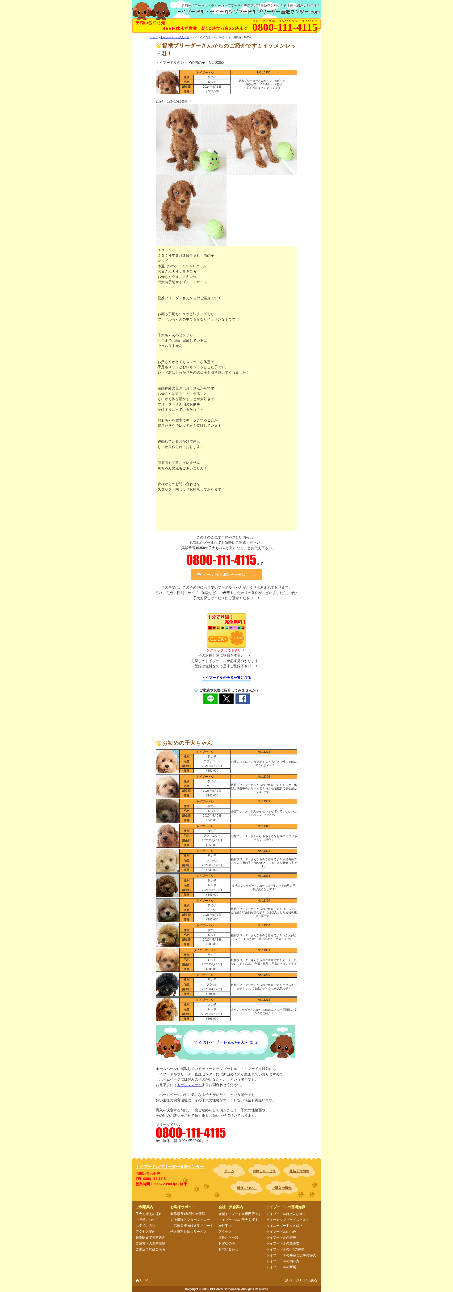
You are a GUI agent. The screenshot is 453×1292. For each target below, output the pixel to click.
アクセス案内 (145, 1231)
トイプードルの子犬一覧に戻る (226, 678)
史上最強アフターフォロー (190, 1220)
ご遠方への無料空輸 (150, 1243)
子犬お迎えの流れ (149, 1214)
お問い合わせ (228, 1249)
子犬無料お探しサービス (188, 1231)
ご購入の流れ (282, 1188)
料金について (247, 1188)
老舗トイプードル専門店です (239, 1214)
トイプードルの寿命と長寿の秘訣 (291, 1255)
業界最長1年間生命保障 (187, 1214)
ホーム (229, 1171)
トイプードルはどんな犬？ (286, 1214)
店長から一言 (228, 1237)
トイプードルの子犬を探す (238, 1220)
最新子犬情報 (299, 1171)
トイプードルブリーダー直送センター (170, 1166)
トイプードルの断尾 (281, 1267)
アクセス (225, 1231)
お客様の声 (226, 1243)
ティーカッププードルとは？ (287, 1220)
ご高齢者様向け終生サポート (191, 1226)
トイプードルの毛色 (281, 1231)
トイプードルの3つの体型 (285, 1249)
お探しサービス (264, 1171)
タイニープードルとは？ (284, 1226)
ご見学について (147, 1220)
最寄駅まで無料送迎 (150, 1237)
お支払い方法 (145, 1226)
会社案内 (225, 1226)
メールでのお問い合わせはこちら (229, 575)
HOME (145, 1280)
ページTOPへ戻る (303, 1280)
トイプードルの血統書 (282, 1243)
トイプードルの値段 (281, 1237)
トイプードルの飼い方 (282, 1261)
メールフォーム (189, 1085)
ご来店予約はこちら (150, 1249)
